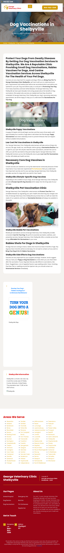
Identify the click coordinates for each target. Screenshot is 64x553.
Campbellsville (11, 443)
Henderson (24, 456)
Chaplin (9, 445)
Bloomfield (10, 430)
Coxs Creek (10, 452)
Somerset (51, 450)
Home (5, 43)
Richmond (51, 434)
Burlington (10, 441)
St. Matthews (52, 452)
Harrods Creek (25, 454)
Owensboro (52, 421)
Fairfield (22, 423)
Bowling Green (11, 434)
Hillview (22, 458)
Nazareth (37, 454)
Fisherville (23, 428)
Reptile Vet (22, 508)
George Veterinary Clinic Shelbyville (20, 478)
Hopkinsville (24, 461)
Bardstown (10, 426)
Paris (49, 426)
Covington (10, 450)
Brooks (9, 437)
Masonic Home (39, 443)
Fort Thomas (24, 437)
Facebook (39, 546)
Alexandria (10, 421)
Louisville (37, 437)
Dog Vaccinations (8, 504)
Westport (51, 458)
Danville (9, 456)
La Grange (37, 426)
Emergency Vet (23, 496)
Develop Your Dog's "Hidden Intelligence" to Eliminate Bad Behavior (18, 290)
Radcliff (50, 432)
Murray (36, 452)
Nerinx (36, 456)
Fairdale (22, 421)
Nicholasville (38, 461)
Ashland (9, 423)
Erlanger (9, 463)
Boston (9, 432)
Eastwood (10, 458)
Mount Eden (38, 448)
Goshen (22, 452)
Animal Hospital (8, 496)
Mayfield (37, 445)
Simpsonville (52, 445)
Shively (50, 443)
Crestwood (10, 454)
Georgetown (24, 445)
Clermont (9, 448)
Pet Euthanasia (23, 504)
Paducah (51, 423)
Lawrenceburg (38, 428)
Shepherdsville (52, 441)
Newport (37, 458)
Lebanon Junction (39, 430)
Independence (24, 463)
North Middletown (40, 463)
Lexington (37, 432)
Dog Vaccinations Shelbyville (25, 43)
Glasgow (23, 448)
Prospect (51, 430)
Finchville (23, 426)
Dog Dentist (7, 500)
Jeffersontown (38, 421)
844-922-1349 (8, 2)
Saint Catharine (53, 437)
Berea (8, 428)
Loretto (36, 434)
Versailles (51, 456)
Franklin (23, 443)
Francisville (23, 439)
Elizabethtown (11, 461)
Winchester (51, 461)
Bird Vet (21, 500)
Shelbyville (11, 43)
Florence (23, 430)
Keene (36, 423)
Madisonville (38, 441)
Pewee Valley (52, 428)
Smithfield (51, 448)
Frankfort (23, 441)
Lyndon (36, 439)
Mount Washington (40, 450)
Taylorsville (51, 454)
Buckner (9, 439)
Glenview (23, 450)
